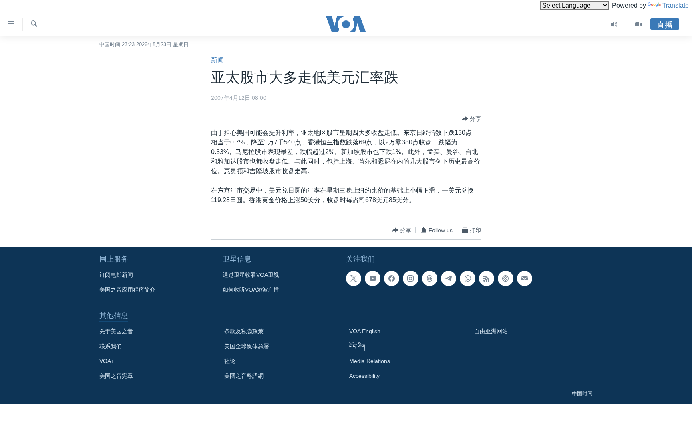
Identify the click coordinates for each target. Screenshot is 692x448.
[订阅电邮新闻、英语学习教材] (524, 278)
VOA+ (106, 361)
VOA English (364, 331)
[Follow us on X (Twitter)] (353, 278)
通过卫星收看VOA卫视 (251, 275)
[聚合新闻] (486, 278)
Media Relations (369, 361)
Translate (675, 5)
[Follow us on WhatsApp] (467, 278)
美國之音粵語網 (244, 376)
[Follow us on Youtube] (372, 278)
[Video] (638, 24)
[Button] (471, 119)
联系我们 (110, 346)
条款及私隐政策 (244, 331)
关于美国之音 (116, 331)
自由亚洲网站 (491, 331)
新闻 (217, 60)
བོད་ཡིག (357, 346)
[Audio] (614, 24)
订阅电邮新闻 (116, 275)
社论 (229, 361)
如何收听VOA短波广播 (251, 289)
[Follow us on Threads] (429, 278)
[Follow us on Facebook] (391, 278)
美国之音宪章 (116, 376)
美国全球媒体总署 (246, 346)
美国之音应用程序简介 (127, 289)
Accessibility (364, 376)
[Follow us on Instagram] (410, 278)
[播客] (505, 278)
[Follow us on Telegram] (448, 278)
